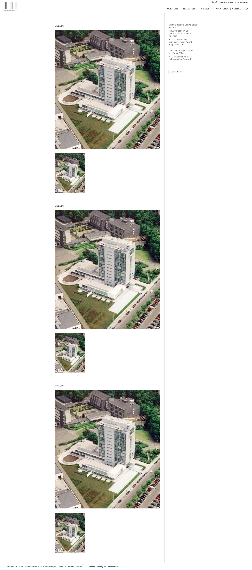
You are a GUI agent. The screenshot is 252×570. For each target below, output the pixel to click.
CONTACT (237, 9)
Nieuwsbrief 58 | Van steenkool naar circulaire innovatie (180, 33)
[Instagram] (216, 3)
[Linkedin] (213, 3)
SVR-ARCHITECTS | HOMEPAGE (234, 2)
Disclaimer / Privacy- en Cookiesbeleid (102, 567)
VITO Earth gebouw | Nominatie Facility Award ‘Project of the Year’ (180, 42)
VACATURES (222, 9)
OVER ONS (172, 9)
